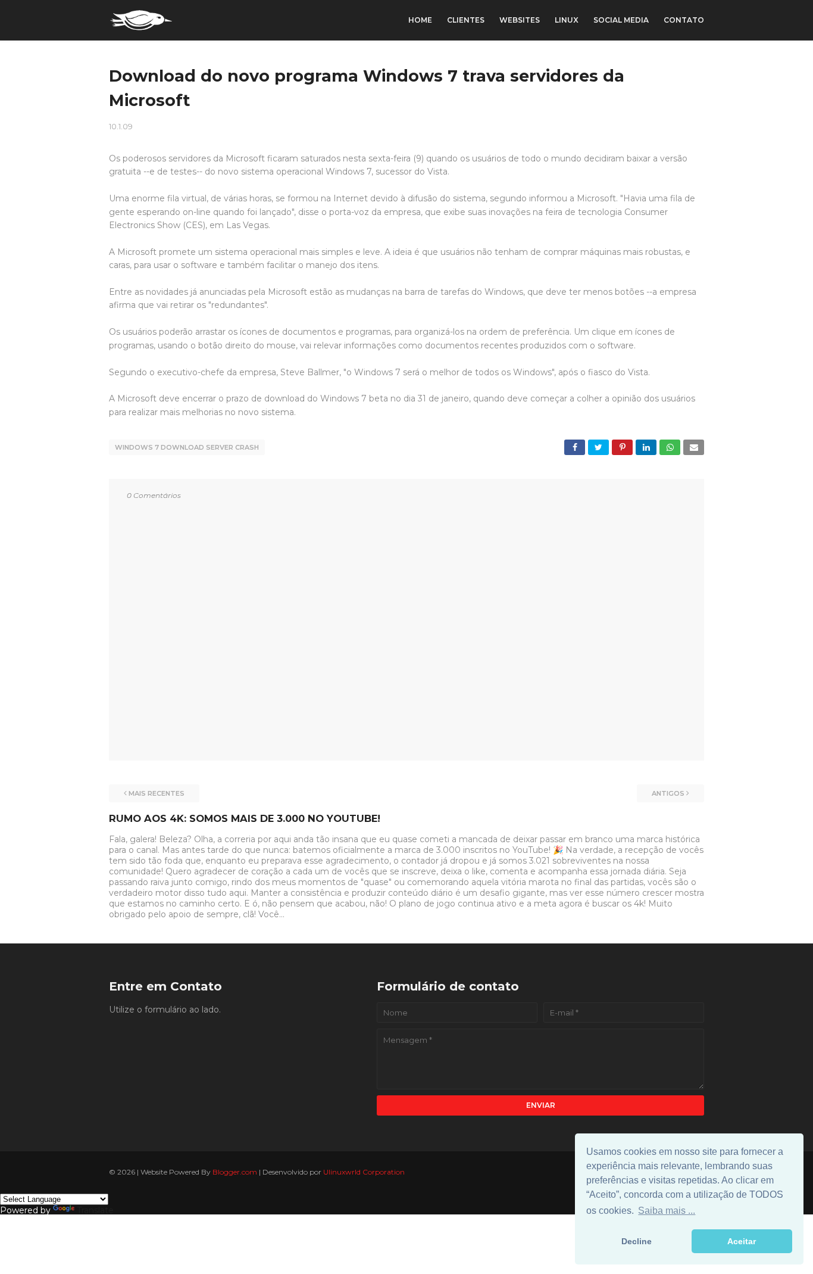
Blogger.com (234, 1171)
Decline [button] (636, 1241)
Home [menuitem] (420, 19)
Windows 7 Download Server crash (187, 447)
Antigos (668, 793)
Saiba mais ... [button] (666, 1211)
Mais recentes (157, 793)
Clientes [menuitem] (465, 19)
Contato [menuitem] (684, 19)
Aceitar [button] (741, 1241)
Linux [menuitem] (567, 19)
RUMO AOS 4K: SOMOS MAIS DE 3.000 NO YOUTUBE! (244, 818)
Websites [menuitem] (519, 19)
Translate (95, 1210)
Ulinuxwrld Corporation (364, 1171)
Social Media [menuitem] (621, 19)
